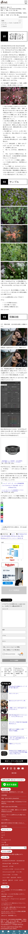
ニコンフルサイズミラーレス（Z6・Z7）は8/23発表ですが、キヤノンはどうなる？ (18, 738)
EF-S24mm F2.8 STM (9, 860)
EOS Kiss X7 (14, 536)
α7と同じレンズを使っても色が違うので (11, 22)
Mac (19, 536)
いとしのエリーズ (6, 840)
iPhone (5, 866)
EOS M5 (15, 863)
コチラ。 (21, 854)
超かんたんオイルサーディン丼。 (17, 700)
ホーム (3, 832)
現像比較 (5, 26)
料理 (10, 880)
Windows (3, 538)
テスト (10, 538)
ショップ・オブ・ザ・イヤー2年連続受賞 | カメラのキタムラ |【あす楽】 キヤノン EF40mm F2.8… (12, 490)
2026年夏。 (4, 795)
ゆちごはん (4, 894)
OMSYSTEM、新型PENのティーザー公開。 (12, 792)
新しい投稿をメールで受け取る (12, 650)
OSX (22, 536)
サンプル (5, 24)
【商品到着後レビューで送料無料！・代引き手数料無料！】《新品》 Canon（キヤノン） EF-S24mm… (12, 461)
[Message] (14, 512)
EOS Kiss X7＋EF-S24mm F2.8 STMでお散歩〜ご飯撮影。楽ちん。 (19, 672)
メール (4, 635)
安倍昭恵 (3, 896)
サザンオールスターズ (9, 872)
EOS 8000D (7, 536)
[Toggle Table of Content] (19, 21)
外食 (5, 880)
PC (2, 837)
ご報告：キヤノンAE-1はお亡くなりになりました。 (17, 708)
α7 (7, 538)
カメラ (13, 534)
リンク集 (3, 842)
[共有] (14, 521)
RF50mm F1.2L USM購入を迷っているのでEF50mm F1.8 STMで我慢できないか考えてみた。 (18, 752)
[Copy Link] (14, 503)
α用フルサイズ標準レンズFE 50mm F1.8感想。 (16, 730)
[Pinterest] (14, 516)
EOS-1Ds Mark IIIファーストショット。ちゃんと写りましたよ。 (18, 715)
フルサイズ (6, 874)
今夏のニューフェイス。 (15, 743)
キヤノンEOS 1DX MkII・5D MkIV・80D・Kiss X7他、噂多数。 (8, 672)
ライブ (15, 874)
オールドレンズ (19, 869)
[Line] (14, 505)
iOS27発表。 (4, 826)
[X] (14, 510)
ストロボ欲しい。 (6, 819)
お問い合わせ (4, 844)
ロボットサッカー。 (14, 693)
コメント (5, 609)
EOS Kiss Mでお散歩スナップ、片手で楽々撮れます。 (18, 687)
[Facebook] (14, 507)
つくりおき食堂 (5, 890)
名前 (3, 629)
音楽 (5, 883)
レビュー (14, 538)
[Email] (14, 519)
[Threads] (14, 514)
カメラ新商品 (14, 590)
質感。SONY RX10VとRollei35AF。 (10, 798)
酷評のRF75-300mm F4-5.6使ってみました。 (13, 823)
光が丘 (19, 538)
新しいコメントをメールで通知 (12, 647)
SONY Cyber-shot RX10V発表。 (9, 806)
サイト (4, 641)
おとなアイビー (5, 899)
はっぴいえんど (5, 911)
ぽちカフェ (4, 915)
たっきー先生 (4, 907)
